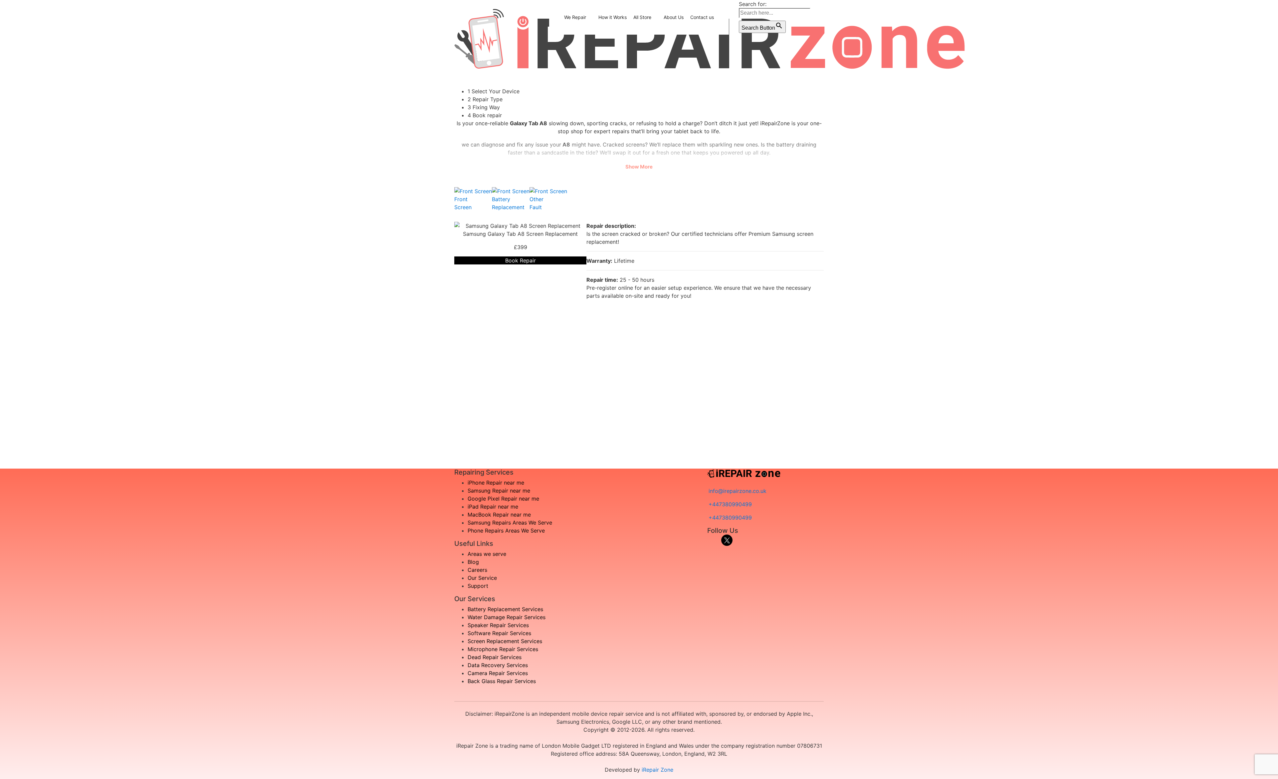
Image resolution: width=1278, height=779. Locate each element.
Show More (639, 167)
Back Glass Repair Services (502, 681)
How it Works (612, 17)
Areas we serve (487, 554)
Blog (473, 562)
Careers (477, 570)
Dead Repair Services (495, 657)
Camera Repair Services (498, 673)
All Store (642, 17)
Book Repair (520, 260)
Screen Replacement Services (505, 641)
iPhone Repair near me (496, 482)
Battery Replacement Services (505, 609)
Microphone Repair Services (503, 649)
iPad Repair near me (493, 506)
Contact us (702, 17)
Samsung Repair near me (499, 490)
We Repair (575, 17)
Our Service (482, 578)
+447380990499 (730, 504)
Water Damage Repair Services (506, 617)
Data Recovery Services (498, 665)
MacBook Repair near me (499, 514)
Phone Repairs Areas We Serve (506, 530)
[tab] (473, 199)
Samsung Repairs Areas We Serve (510, 522)
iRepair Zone (657, 769)
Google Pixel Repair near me (503, 498)
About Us (674, 17)
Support (478, 586)
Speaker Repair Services (498, 625)
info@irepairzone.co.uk (737, 491)
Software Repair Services (499, 633)
